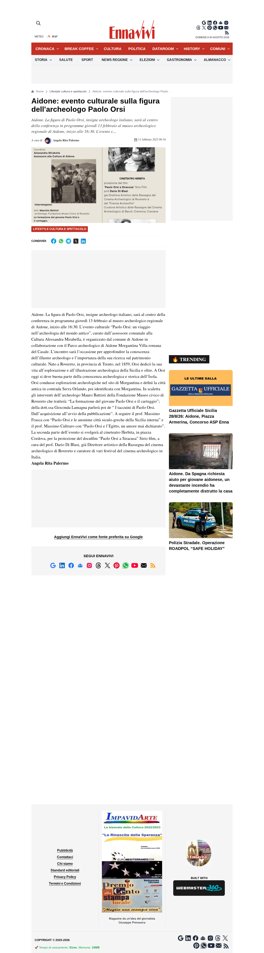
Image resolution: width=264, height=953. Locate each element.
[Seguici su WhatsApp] (215, 27)
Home (40, 91)
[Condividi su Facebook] (53, 241)
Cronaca (44, 49)
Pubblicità (65, 850)
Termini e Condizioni (65, 883)
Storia (41, 60)
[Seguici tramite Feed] (226, 32)
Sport (87, 60)
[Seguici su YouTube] (220, 27)
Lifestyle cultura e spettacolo (68, 91)
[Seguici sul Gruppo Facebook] (220, 22)
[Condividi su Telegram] (68, 241)
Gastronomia (179, 60)
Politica (137, 49)
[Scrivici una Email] (226, 27)
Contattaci (65, 857)
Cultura (112, 49)
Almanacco (215, 60)
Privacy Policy (65, 877)
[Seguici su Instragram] (226, 22)
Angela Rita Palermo (65, 140)
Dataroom (163, 49)
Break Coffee (79, 49)
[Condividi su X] (76, 241)
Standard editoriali (65, 870)
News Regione (115, 60)
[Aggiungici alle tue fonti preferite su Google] (204, 22)
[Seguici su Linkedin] (209, 22)
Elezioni (147, 60)
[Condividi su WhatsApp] (61, 241)
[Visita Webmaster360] (199, 888)
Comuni (217, 49)
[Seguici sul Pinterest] (209, 27)
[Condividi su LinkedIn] (83, 241)
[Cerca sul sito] (38, 23)
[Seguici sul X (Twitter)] (204, 27)
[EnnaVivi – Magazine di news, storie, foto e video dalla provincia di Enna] (132, 29)
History (192, 49)
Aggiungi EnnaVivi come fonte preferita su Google (98, 537)
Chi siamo (65, 863)
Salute (66, 60)
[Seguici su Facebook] (215, 22)
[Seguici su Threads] (198, 27)
